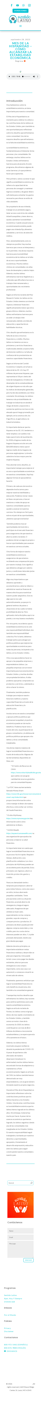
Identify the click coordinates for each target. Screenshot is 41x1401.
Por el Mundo (10, 1315)
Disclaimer (9, 1331)
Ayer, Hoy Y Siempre (13, 1298)
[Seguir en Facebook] (11, 5)
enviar (28, 1260)
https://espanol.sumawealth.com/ (19, 833)
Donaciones (20, 11)
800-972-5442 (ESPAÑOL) (16, 1344)
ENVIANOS (12, 1351)
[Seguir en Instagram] (29, 5)
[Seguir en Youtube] (17, 5)
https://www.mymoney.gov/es (18, 818)
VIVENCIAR (9, 1302)
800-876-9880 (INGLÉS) (15, 1348)
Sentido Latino (10, 1295)
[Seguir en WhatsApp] (23, 5)
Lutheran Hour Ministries (22, 1384)
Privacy (7, 1328)
